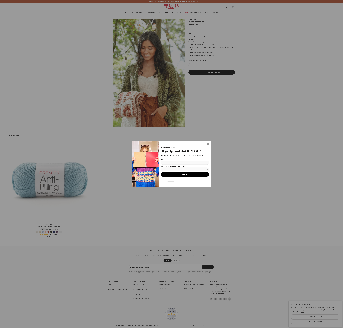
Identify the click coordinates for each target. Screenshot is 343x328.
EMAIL (162, 159)
